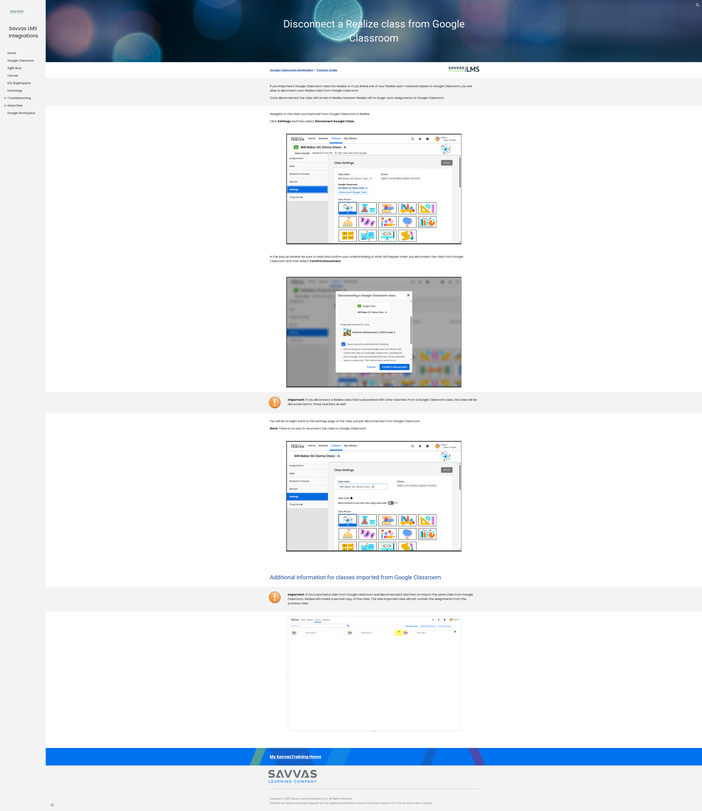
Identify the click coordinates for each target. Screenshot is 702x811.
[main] (373, 31)
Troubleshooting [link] (19, 98)
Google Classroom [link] (20, 60)
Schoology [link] (14, 90)
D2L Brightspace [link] (19, 83)
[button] (697, 5)
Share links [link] (15, 105)
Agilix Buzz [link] (14, 68)
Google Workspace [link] (21, 113)
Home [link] (11, 53)
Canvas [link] (12, 75)
